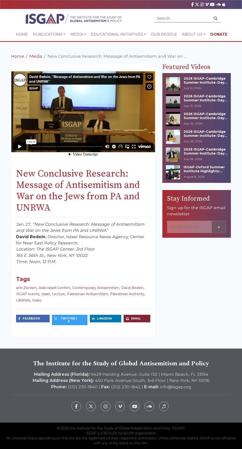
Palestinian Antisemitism (87, 294)
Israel (45, 294)
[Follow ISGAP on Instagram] (105, 406)
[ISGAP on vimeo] (207, 4)
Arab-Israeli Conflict (54, 288)
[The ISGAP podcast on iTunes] (164, 406)
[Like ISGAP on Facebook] (76, 406)
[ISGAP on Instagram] (202, 4)
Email (136, 318)
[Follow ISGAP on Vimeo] (120, 406)
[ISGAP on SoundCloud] (218, 4)
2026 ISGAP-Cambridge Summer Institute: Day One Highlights (205, 153)
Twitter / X (68, 320)
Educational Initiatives (117, 34)
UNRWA (23, 300)
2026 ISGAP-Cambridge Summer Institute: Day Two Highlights (205, 136)
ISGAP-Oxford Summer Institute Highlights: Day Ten (204, 171)
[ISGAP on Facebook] (192, 4)
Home (22, 34)
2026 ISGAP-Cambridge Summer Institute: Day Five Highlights (205, 100)
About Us (192, 34)
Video (37, 300)
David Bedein (132, 288)
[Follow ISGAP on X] (91, 406)
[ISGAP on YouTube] (212, 4)
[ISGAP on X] (197, 4)
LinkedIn (104, 318)
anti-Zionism (26, 288)
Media (76, 34)
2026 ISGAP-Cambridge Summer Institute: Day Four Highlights (205, 118)
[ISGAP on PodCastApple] (223, 4)
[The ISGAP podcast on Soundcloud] (149, 406)
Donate (218, 34)
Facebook (31, 318)
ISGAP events (27, 294)
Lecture (58, 294)
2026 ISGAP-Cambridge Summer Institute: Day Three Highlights (205, 82)
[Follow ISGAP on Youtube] (134, 406)
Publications (47, 34)
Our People (164, 34)
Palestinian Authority (127, 294)
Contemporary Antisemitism (95, 288)
